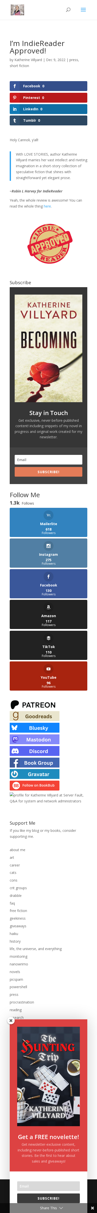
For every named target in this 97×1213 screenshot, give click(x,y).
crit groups (18, 888)
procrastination (22, 1002)
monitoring (18, 956)
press (73, 59)
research (17, 1017)
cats (13, 872)
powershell (18, 986)
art (12, 857)
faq (12, 903)
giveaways (18, 926)
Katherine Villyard (28, 59)
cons (13, 880)
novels (15, 971)
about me (17, 849)
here (47, 206)
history (15, 941)
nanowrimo (19, 964)
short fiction (19, 65)
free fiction (18, 910)
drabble (16, 895)
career (15, 865)
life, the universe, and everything (36, 948)
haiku (14, 933)
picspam (16, 979)
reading (16, 1009)
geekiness (18, 918)
